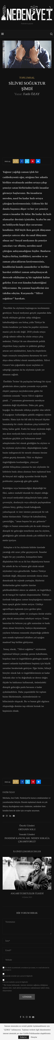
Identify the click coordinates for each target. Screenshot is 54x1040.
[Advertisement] (27, 126)
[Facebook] (20, 1017)
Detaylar (34, 1037)
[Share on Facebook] (22, 161)
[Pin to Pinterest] (32, 161)
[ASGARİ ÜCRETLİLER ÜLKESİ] (27, 873)
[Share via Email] (38, 161)
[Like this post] (16, 161)
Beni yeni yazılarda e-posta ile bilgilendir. (15, 982)
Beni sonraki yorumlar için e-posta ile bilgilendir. (18, 976)
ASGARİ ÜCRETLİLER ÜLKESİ (27, 893)
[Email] (33, 1017)
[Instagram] (27, 1017)
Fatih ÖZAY (31, 94)
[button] (5, 879)
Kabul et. (23, 1037)
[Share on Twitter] (27, 161)
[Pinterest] (30, 1017)
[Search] (51, 34)
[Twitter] (23, 1017)
